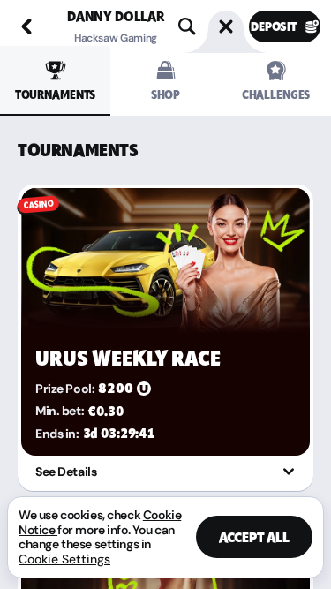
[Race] (226, 26)
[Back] (26, 26)
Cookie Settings (64, 559)
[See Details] (289, 471)
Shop (165, 94)
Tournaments (55, 94)
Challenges (276, 94)
